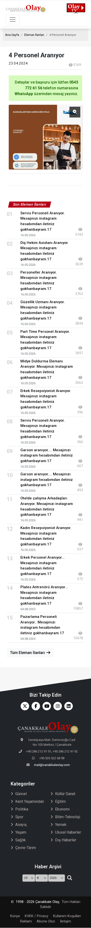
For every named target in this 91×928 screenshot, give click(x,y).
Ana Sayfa (12, 35)
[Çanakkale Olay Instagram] (56, 706)
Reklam (26, 921)
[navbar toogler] (12, 19)
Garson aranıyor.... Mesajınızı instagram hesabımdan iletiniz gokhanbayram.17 (46, 455)
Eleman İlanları (34, 35)
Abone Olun (46, 921)
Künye (15, 916)
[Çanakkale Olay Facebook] (34, 706)
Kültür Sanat (65, 793)
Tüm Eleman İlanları (28, 652)
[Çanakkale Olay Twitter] (23, 706)
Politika (21, 809)
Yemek (60, 824)
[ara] (69, 878)
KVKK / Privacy (36, 916)
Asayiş (21, 824)
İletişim (65, 921)
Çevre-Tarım (25, 847)
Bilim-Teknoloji (67, 817)
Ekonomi (62, 809)
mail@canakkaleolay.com (52, 765)
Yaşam (20, 832)
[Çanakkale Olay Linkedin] (67, 706)
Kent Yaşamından (29, 801)
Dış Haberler (65, 840)
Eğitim (60, 801)
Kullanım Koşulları (67, 916)
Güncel (21, 793)
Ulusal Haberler (68, 832)
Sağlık (20, 840)
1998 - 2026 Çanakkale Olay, (38, 902)
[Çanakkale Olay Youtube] (45, 706)
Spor (19, 817)
